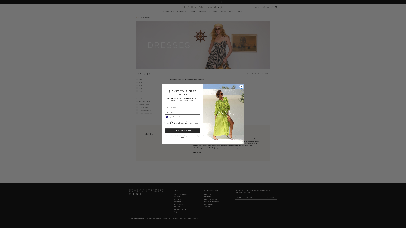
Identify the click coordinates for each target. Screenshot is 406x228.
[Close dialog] (241, 86)
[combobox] (168, 117)
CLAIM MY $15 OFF (182, 131)
